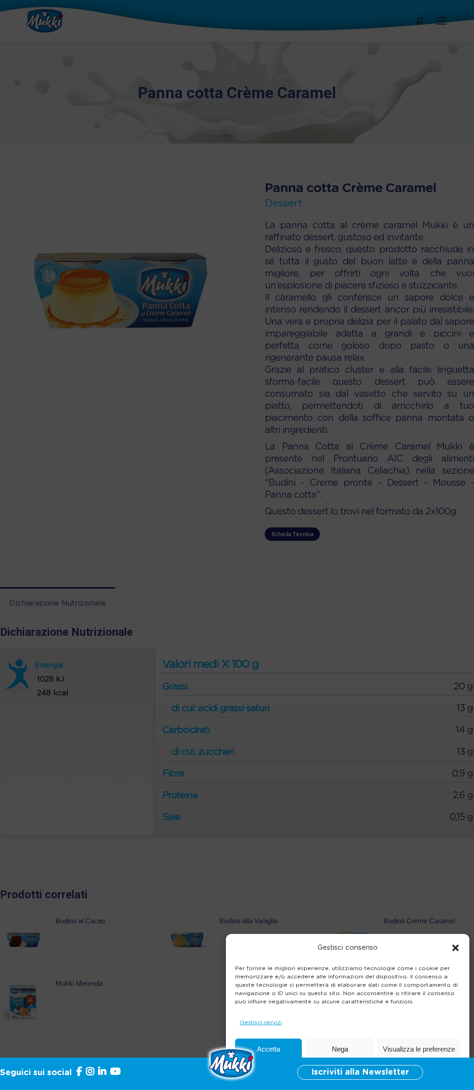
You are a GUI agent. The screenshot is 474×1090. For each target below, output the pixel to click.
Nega (340, 1049)
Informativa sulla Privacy (367, 1071)
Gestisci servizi (261, 1022)
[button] (455, 947)
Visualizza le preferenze (419, 1049)
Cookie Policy (308, 1071)
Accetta (268, 1049)
